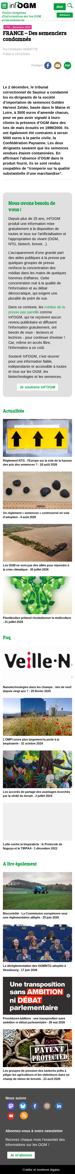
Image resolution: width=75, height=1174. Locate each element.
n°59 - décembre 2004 (18, 27)
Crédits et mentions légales (41, 1169)
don (59, 7)
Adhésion (64, 15)
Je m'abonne (21, 1155)
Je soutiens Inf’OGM (37, 387)
